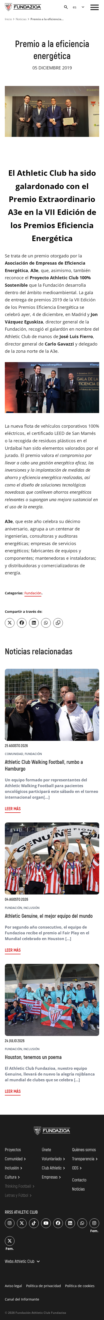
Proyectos (13, 1150)
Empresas (52, 1177)
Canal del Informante (22, 1299)
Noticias (21, 19)
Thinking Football (20, 1186)
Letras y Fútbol (19, 1195)
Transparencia (85, 1159)
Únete (46, 1150)
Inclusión (14, 1168)
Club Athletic (54, 1168)
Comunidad (16, 1159)
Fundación (32, 593)
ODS (77, 1168)
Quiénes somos (84, 1150)
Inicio (8, 19)
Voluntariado (54, 1159)
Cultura (13, 1177)
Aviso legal (13, 1286)
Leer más (13, 809)
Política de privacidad (43, 1286)
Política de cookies (80, 1286)
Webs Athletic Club (23, 1262)
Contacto (79, 1180)
